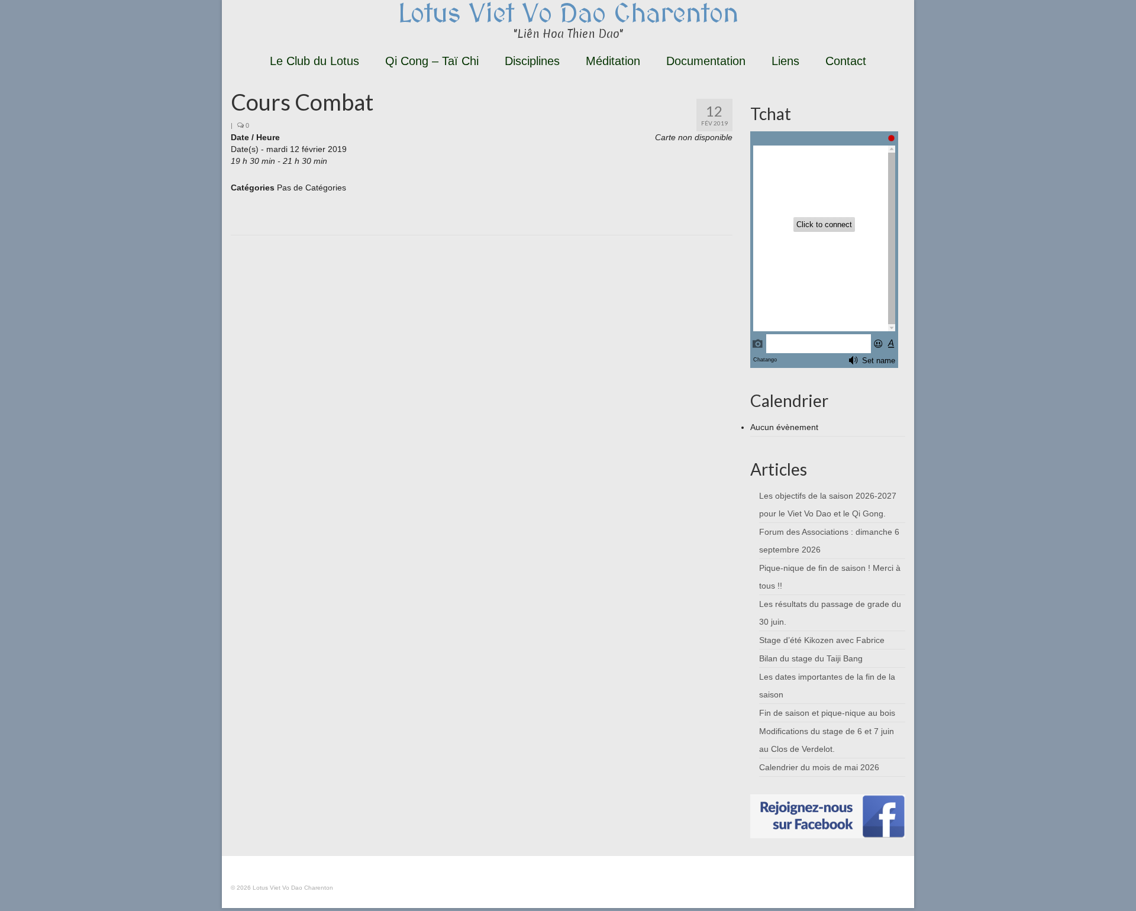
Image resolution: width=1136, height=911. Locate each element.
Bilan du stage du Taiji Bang (811, 658)
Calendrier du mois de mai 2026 (819, 767)
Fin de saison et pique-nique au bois (827, 713)
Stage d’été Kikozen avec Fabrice (822, 640)
